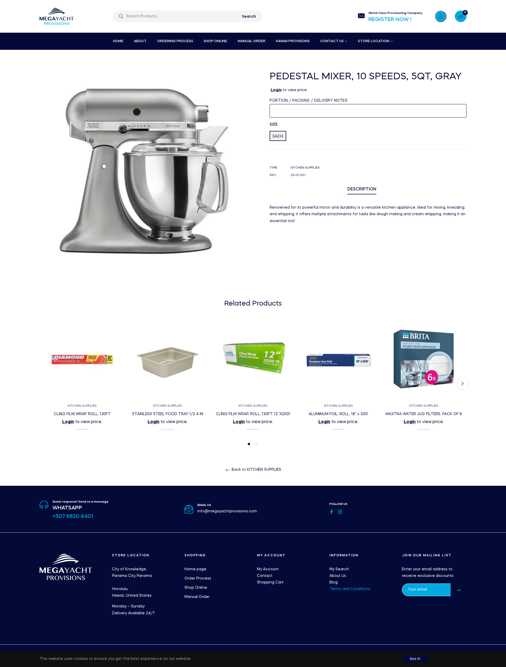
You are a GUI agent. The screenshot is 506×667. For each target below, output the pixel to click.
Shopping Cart (270, 582)
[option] (82, 384)
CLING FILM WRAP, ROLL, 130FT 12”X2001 (253, 414)
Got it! (415, 659)
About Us (337, 576)
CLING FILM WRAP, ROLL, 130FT (82, 414)
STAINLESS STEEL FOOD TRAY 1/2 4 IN (167, 414)
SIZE (274, 124)
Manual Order (197, 597)
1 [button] (249, 444)
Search (249, 16)
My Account (268, 569)
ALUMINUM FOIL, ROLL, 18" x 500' (338, 414)
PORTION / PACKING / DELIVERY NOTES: (309, 100)
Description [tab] (361, 189)
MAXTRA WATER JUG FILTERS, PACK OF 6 (424, 414)
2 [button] (256, 444)
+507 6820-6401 (72, 516)
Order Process (197, 578)
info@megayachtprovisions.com (227, 511)
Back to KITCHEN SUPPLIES (256, 470)
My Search (339, 569)
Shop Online (195, 588)
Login (276, 90)
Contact (265, 576)
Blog (333, 582)
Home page (195, 569)
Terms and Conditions (349, 589)
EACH (278, 136)
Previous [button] (43, 383)
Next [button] (462, 383)
